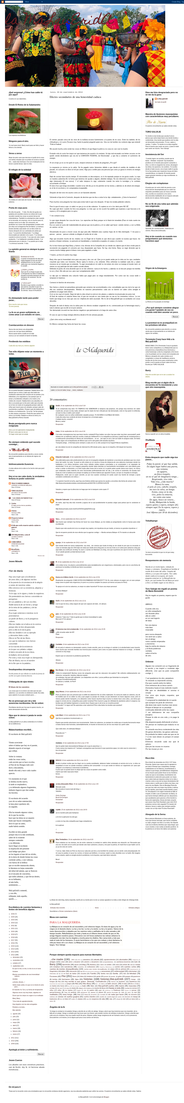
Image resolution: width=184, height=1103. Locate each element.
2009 (13, 1044)
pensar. (134, 990)
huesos (113, 981)
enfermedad (119, 971)
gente (98, 976)
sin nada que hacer (116, 994)
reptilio (58, 810)
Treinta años (15, 520)
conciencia (68, 967)
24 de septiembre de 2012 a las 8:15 (82, 457)
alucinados (123, 960)
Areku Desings (61, 795)
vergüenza (95, 999)
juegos (69, 984)
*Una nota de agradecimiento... (23, 1001)
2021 (13, 928)
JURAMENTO (15, 551)
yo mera (132, 999)
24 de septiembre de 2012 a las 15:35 (92, 629)
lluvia (62, 986)
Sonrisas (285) (15, 512)
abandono (86, 960)
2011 (13, 1038)
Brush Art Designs (62, 797)
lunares (77, 986)
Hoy (59, 981)
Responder (59, 424)
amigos (52, 962)
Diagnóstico (54, 971)
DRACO (58, 760)
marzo (15, 1028)
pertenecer (84, 992)
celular (125, 964)
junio (15, 1019)
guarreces (136, 976)
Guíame (15, 971)
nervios (134, 988)
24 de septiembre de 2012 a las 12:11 (73, 601)
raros (129, 992)
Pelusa (127, 990)
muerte (96, 988)
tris (61, 999)
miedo (74, 390)
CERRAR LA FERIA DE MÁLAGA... (22, 485)
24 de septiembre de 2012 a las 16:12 (77, 670)
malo (84, 986)
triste (66, 999)
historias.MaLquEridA (111, 979)
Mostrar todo (41, 555)
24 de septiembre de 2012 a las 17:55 (76, 743)
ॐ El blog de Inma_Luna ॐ (20, 535)
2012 (13, 955)
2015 (13, 946)
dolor (63, 971)
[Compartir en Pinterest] (102, 387)
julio (14, 1016)
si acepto (102, 994)
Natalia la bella (115, 988)
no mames (69, 990)
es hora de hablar (60, 390)
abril (14, 1025)
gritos (120, 976)
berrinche (66, 964)
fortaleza (90, 976)
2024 (13, 920)
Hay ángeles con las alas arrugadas (25, 1004)
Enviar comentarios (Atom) (68, 911)
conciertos (80, 967)
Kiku (76, 984)
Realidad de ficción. (27, 257)
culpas (112, 969)
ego (81, 971)
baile (136, 962)
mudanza (89, 988)
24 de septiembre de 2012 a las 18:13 (75, 760)
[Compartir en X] (97, 387)
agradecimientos (109, 960)
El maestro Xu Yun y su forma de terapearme (28, 990)
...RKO (72, 959)
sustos (120, 997)
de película (122, 969)
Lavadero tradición (17, 536)
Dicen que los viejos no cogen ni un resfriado (28, 995)
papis (100, 990)
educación (73, 971)
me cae (59, 988)
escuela (83, 973)
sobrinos (52, 997)
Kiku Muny (87, 984)
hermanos (66, 979)
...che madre (56, 959)
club (131, 964)
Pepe (65, 992)
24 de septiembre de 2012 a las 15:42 (76, 644)
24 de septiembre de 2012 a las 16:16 (78, 691)
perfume (73, 992)
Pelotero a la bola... (19, 1007)
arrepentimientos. (108, 962)
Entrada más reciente (57, 908)
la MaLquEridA (59, 21)
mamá (121, 986)
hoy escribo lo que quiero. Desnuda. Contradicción (86, 981)
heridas (54, 979)
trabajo (135, 997)
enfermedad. (132, 971)
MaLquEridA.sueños (106, 986)
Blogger (106, 1097)
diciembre (16, 957)
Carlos (13, 503)
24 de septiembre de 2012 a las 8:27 (73, 519)
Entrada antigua (134, 908)
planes (101, 992)
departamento (134, 969)
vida (103, 999)
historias (88, 979)
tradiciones (53, 999)
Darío (58, 601)
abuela (96, 960)
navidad (127, 988)
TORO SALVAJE (17, 491)
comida (137, 964)
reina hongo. (68, 994)
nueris (79, 990)
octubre (15, 963)
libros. (138, 983)
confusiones (91, 967)
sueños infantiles (90, 997)
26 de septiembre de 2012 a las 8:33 (80, 839)
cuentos (117, 967)
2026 (13, 914)
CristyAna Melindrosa (105, 967)
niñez (51, 990)
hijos (77, 979)
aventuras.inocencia (123, 962)
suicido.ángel (111, 997)
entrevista (53, 973)
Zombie (15, 979)
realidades (80, 390)
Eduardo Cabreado (62, 457)
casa (117, 964)
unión (73, 999)
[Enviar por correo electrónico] (93, 387)
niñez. (60, 990)
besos (76, 964)
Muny (103, 988)
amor (63, 962)
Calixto (102, 964)
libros (132, 983)
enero (15, 1034)
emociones (106, 971)
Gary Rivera (60, 691)
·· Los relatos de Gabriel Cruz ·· (22, 498)
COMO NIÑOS (16, 542)
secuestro (94, 994)
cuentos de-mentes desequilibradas (64, 969)
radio (122, 992)
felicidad (133, 973)
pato (57, 614)
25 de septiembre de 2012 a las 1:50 (86, 784)
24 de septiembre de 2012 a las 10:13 (71, 562)
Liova (58, 431)
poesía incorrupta (112, 992)
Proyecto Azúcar (17, 518)
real (135, 992)
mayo (15, 1022)
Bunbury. (93, 964)
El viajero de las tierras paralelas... (21, 505)
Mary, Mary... (17, 998)
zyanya (58, 542)
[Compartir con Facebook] (100, 387)
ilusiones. (122, 981)
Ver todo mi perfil (160, 102)
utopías (80, 999)
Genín (58, 406)
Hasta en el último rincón (64, 577)
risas (78, 994)
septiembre (17, 966)
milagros (81, 988)
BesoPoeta (15, 549)
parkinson (108, 990)
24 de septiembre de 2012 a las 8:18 (82, 499)
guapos (128, 976)
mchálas (52, 988)
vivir (124, 999)
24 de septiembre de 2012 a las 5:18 (73, 406)
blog (84, 964)
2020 (13, 931)
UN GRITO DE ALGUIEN (19, 492)
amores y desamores (91, 962)
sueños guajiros (73, 997)
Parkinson (117, 990)
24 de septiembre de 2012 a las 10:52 (87, 577)
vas (87, 999)
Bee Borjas (60, 670)
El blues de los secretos (19, 687)
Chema (14, 511)
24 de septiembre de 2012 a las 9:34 (74, 542)
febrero (15, 1031)
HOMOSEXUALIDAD (17, 544)
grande (106, 976)
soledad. (61, 997)
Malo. (92, 986)
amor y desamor (74, 962)
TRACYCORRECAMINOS (20, 483)
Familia (93, 973)
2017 (13, 940)
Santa (86, 994)
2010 (78, 959)
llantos (54, 986)
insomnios (52, 983)
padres (91, 990)
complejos (56, 967)
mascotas (132, 986)
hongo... (69, 390)
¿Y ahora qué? (26, 283)
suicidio (102, 997)
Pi (56, 562)
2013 (13, 952)
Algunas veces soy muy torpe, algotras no (27, 992)
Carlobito (59, 644)
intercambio (61, 983)
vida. (111, 999)
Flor (64, 976)
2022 (13, 925)
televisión (127, 997)
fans (124, 973)
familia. (116, 973)
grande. (113, 976)
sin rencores (132, 994)
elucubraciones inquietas (92, 971)
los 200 (70, 986)
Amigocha (135, 959)
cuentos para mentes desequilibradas (95, 969)
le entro (124, 984)
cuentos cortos (130, 967)
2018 (13, 937)
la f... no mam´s (100, 983)
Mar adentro (17, 1010)
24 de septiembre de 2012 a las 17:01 (77, 715)
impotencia (133, 981)
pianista (93, 992)
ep (59, 973)
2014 (13, 949)
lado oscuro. (112, 984)
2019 (13, 934)
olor (85, 990)
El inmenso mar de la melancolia (67, 629)
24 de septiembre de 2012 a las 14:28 (72, 614)
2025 (13, 917)
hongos (52, 981)
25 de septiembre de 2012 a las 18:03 (74, 810)
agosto (15, 1014)
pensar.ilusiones (55, 992)
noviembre (16, 960)
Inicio (97, 908)
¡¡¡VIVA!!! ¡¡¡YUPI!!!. (27, 270)
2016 (13, 943)
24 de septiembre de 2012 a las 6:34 (72, 431)
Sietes (13, 529)
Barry (52, 964)
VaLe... (58, 519)
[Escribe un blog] (95, 387)
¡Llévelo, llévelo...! (19, 982)
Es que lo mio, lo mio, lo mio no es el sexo (27, 968)
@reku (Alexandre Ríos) (64, 784)
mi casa (66, 988)
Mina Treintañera (62, 839)
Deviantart (59, 799)
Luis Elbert (59, 715)
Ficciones (53, 976)
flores (74, 976)
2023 (13, 923)
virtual (118, 999)
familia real (105, 973)
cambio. (109, 964)
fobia (81, 976)
